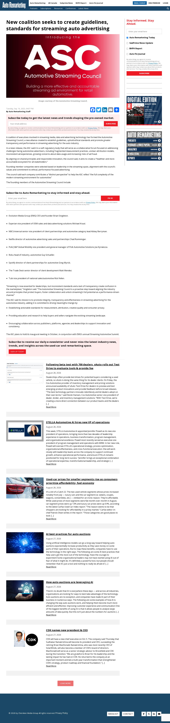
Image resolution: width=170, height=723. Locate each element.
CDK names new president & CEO (67, 630)
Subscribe (111, 124)
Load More (65, 683)
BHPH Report (81, 3)
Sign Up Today (17, 351)
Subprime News (66, 3)
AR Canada (52, 3)
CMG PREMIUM (154, 3)
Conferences (71, 8)
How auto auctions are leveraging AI (69, 582)
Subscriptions (45, 8)
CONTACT (128, 714)
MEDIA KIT (113, 714)
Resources (58, 8)
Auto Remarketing (37, 3)
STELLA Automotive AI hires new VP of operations (78, 422)
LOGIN (165, 3)
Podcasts (33, 8)
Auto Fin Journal (96, 3)
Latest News (83, 8)
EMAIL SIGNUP (139, 3)
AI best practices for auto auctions (68, 534)
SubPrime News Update (141, 43)
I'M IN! (110, 198)
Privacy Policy (92, 128)
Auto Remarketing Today (142, 37)
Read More (51, 407)
